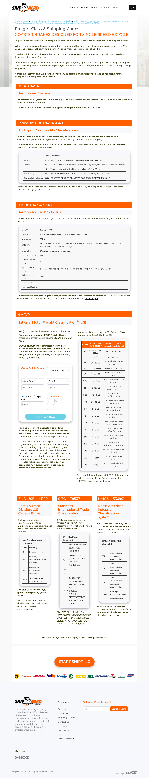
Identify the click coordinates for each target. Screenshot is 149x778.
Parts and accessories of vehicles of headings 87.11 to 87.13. (72, 23)
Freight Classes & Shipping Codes (46, 21)
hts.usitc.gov (91, 298)
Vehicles (68, 21)
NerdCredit (63, 730)
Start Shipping (119, 709)
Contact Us (63, 722)
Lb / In (28, 396)
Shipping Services (67, 717)
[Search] (132, 7)
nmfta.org (104, 481)
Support (62, 709)
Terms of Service (44, 771)
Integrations (64, 726)
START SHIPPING (74, 661)
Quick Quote (64, 713)
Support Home (22, 21)
